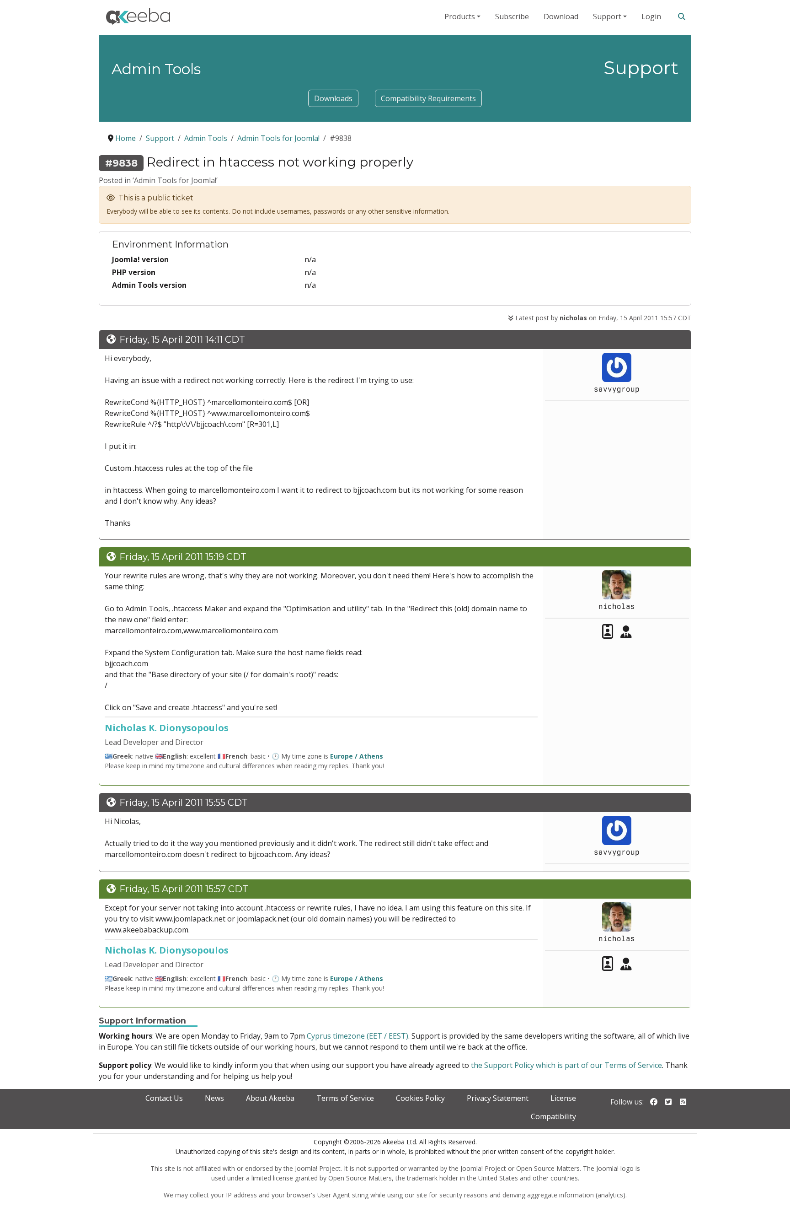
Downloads (333, 98)
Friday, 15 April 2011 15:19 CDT (182, 556)
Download (561, 16)
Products (459, 16)
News (214, 1098)
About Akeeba (270, 1098)
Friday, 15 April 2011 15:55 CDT (183, 802)
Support (607, 16)
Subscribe (512, 16)
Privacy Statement (497, 1098)
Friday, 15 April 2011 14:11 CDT (182, 339)
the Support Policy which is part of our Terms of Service (566, 1065)
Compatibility (553, 1116)
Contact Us (164, 1098)
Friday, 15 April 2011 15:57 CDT (183, 889)
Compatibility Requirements (428, 98)
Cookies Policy (420, 1098)
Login (651, 16)
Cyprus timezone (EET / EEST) (357, 1036)
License (563, 1098)
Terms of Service (345, 1098)
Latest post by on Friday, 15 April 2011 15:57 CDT (602, 317)
